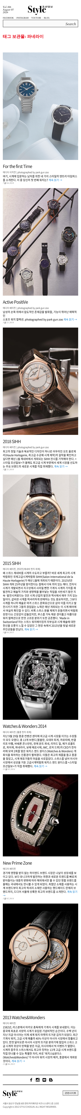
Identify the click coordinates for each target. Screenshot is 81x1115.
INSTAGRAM (22, 18)
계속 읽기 (55, 180)
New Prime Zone (17, 863)
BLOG (47, 18)
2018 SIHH (12, 441)
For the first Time (17, 166)
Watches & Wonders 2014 (24, 726)
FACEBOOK (8, 18)
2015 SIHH (12, 563)
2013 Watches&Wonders (24, 1017)
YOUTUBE (36, 18)
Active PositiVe (15, 302)
